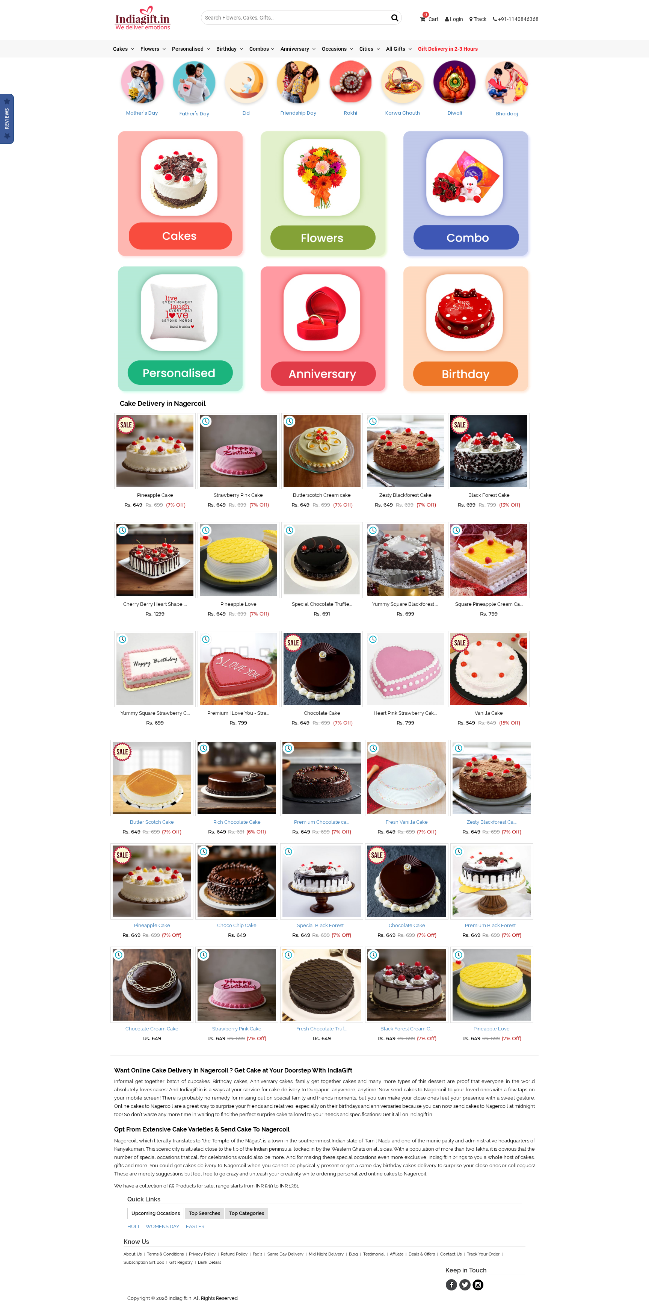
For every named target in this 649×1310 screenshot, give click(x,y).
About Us (133, 1254)
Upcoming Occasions (155, 1213)
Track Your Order (483, 1254)
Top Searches (204, 1213)
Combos (259, 49)
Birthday (227, 49)
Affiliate (396, 1254)
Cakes (121, 49)
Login (456, 19)
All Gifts (396, 49)
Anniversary (295, 49)
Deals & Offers (422, 1254)
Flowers (150, 49)
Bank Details (209, 1262)
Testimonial (374, 1254)
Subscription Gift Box (144, 1262)
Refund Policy (234, 1254)
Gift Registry (181, 1262)
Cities (366, 49)
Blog (353, 1254)
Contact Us (451, 1254)
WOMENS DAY (162, 1226)
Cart (431, 19)
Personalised (188, 49)
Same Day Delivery (285, 1254)
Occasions (335, 49)
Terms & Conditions (165, 1254)
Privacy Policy (202, 1254)
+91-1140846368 (518, 19)
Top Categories (246, 1213)
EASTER (195, 1226)
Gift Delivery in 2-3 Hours (448, 49)
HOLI (133, 1226)
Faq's (257, 1254)
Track (479, 19)
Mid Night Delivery (326, 1254)
